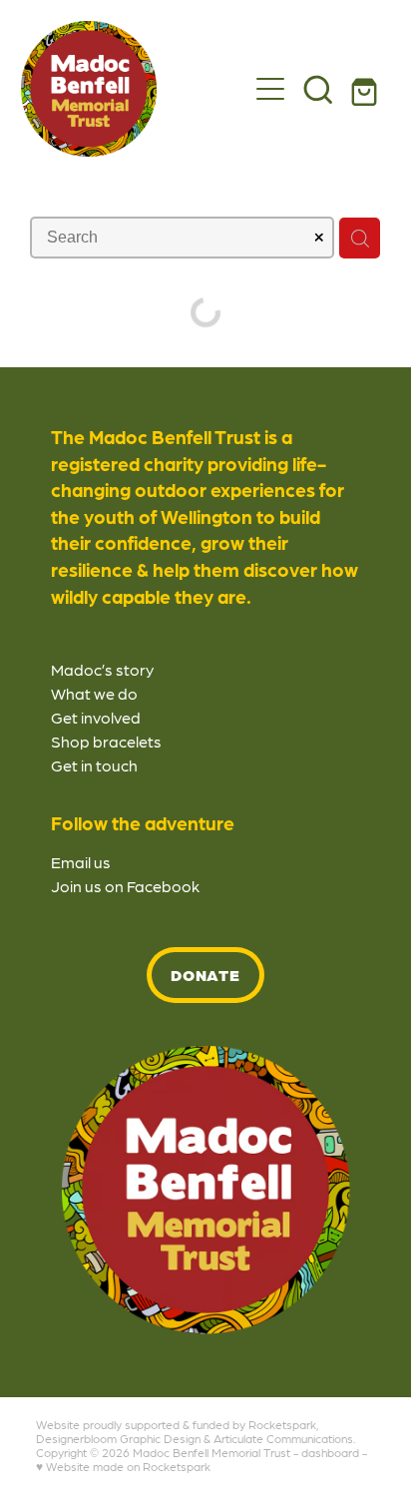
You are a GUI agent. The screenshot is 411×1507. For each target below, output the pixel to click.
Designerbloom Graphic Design (118, 1438)
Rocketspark (282, 1424)
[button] (318, 89)
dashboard (330, 1452)
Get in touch (94, 764)
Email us (81, 861)
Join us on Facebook (125, 885)
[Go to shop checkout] (366, 89)
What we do (94, 693)
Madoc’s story (102, 669)
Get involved (96, 717)
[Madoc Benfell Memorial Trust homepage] (134, 89)
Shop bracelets (106, 741)
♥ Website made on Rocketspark (123, 1466)
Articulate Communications (283, 1438)
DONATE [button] (206, 974)
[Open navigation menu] (270, 89)
